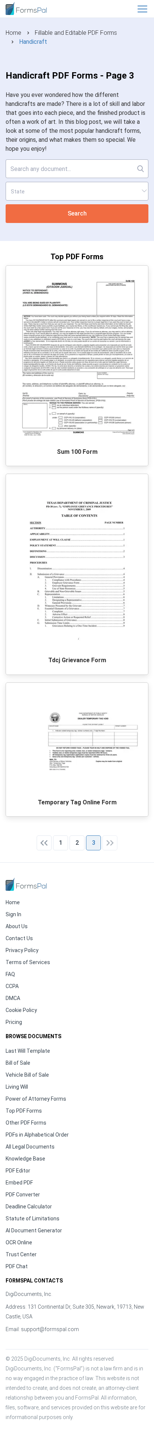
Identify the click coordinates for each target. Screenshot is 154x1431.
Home (13, 32)
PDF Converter (23, 1195)
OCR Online (19, 1242)
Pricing (14, 1022)
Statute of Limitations (32, 1218)
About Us (17, 926)
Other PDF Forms (26, 1123)
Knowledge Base (25, 1159)
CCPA (12, 986)
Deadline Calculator (29, 1207)
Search (77, 213)
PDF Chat (17, 1266)
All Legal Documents (30, 1147)
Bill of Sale (18, 1063)
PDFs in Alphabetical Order (37, 1135)
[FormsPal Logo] (26, 7)
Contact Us (19, 938)
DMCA (13, 998)
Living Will (17, 1087)
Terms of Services (28, 962)
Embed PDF (19, 1183)
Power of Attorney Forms (36, 1099)
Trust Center (21, 1254)
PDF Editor (18, 1171)
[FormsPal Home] (26, 884)
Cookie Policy (21, 1010)
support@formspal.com (50, 1329)
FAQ (10, 974)
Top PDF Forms (24, 1111)
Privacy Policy (22, 950)
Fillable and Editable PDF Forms (76, 32)
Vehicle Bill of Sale (27, 1075)
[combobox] (77, 191)
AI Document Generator (34, 1230)
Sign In (13, 914)
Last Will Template (28, 1051)
